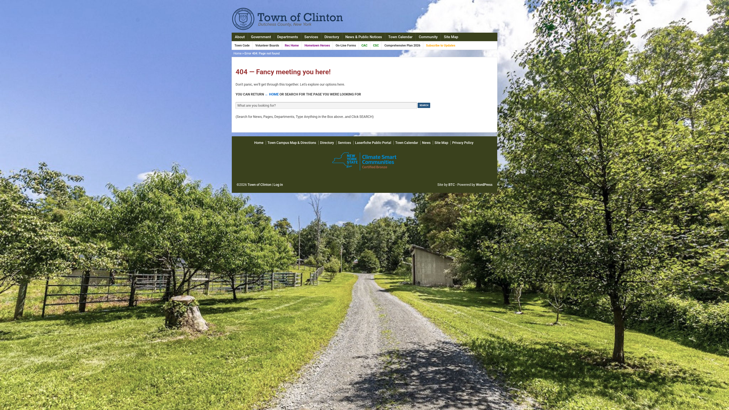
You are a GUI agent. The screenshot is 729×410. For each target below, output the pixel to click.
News (426, 143)
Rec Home (292, 45)
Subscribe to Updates (440, 45)
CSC (376, 45)
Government (261, 37)
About (240, 37)
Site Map (451, 37)
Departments (287, 37)
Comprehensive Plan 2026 (402, 45)
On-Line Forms (346, 45)
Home (237, 53)
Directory (331, 37)
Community (428, 37)
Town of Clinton (259, 185)
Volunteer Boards (267, 45)
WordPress (484, 185)
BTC (451, 185)
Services (311, 37)
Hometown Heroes (317, 45)
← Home (272, 94)
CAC (364, 45)
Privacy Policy (462, 143)
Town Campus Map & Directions (291, 143)
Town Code (242, 45)
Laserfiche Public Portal (373, 143)
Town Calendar (400, 37)
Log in (278, 185)
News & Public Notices (363, 37)
